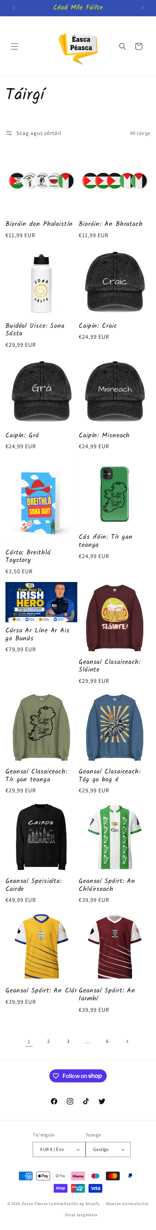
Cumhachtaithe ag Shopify (74, 1203)
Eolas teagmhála (81, 1214)
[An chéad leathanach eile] (127, 1041)
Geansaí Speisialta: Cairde (33, 885)
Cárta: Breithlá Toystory (28, 557)
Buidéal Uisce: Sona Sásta (35, 330)
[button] (14, 46)
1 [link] (29, 1041)
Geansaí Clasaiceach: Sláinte (110, 666)
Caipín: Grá (22, 436)
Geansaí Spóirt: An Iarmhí (107, 995)
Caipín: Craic (98, 326)
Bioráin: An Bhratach (111, 224)
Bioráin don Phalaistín (39, 224)
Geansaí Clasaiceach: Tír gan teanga (36, 776)
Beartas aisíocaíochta (127, 1203)
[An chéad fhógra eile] (143, 8)
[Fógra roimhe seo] (13, 8)
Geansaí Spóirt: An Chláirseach (107, 885)
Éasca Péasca (35, 1203)
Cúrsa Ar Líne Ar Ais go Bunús (37, 635)
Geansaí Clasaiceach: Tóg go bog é (110, 776)
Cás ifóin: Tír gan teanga (106, 541)
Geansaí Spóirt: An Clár (41, 991)
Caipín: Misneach (104, 436)
